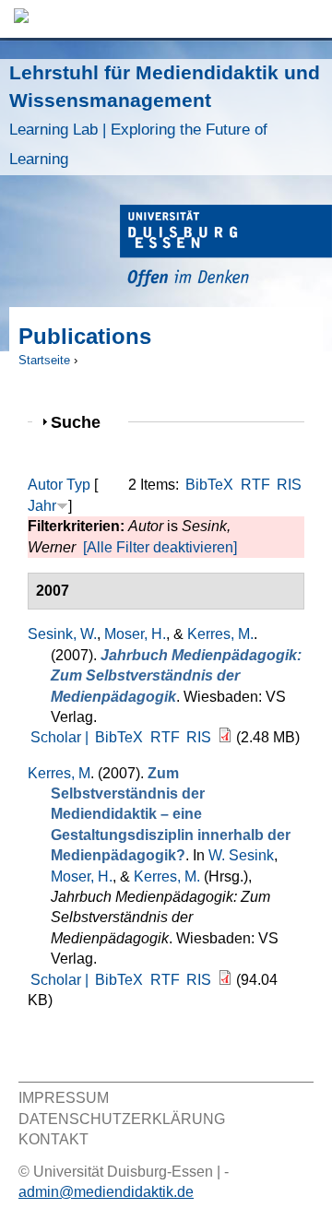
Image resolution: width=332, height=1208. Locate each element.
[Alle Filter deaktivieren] (160, 547)
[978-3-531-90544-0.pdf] (225, 737)
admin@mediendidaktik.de (106, 1192)
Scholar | (61, 737)
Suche (83, 422)
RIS (289, 484)
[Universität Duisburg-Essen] (226, 248)
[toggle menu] (309, 19)
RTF (255, 484)
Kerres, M (59, 773)
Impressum (63, 1098)
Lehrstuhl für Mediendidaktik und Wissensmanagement (164, 115)
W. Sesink (241, 855)
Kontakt (53, 1139)
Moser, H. (135, 634)
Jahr (42, 506)
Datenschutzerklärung (121, 1119)
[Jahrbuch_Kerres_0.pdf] (225, 980)
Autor (45, 484)
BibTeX (209, 484)
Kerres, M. (220, 634)
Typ (78, 484)
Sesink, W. (62, 634)
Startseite (44, 360)
